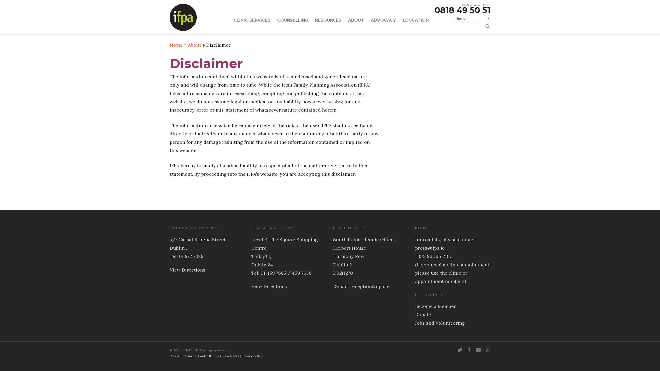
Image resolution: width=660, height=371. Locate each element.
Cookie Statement (183, 356)
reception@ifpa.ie (369, 286)
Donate (423, 314)
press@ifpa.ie (430, 248)
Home (176, 45)
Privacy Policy (252, 356)
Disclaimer (231, 356)
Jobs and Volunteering (440, 323)
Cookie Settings (209, 356)
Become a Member (435, 306)
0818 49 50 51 (463, 10)
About (194, 45)
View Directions (187, 270)
